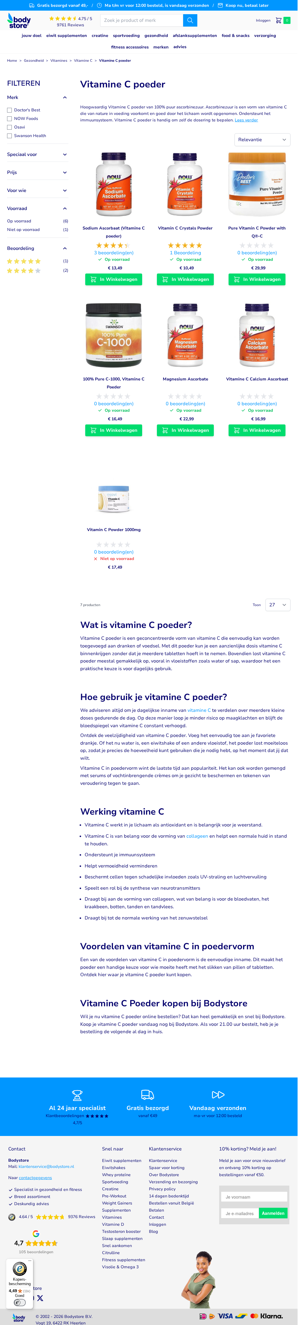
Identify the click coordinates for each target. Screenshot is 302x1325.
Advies (179, 47)
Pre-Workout (114, 1196)
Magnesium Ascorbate (185, 379)
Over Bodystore (164, 1175)
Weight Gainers (117, 1203)
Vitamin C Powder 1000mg (114, 530)
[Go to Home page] (19, 20)
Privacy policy (162, 1189)
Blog (153, 1231)
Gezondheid (34, 60)
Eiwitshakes (113, 1168)
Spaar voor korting (167, 1168)
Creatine (110, 1189)
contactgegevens (35, 1178)
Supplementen (116, 1210)
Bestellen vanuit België (171, 1203)
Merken (161, 47)
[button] (37, 83)
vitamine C (199, 710)
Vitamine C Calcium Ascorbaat (257, 379)
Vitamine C (83, 60)
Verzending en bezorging (173, 1182)
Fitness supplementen (123, 1260)
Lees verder (246, 120)
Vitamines (58, 60)
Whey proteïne (116, 1175)
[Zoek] (190, 20)
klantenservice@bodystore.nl (46, 1166)
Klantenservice (163, 1160)
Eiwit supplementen (121, 1160)
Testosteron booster (121, 1231)
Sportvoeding (115, 1182)
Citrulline (111, 1253)
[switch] (20, 1302)
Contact (156, 1217)
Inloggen (157, 1224)
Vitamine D (113, 1224)
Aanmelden (273, 1213)
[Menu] (29, 1262)
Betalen (156, 1210)
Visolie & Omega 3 (120, 1267)
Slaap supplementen (122, 1238)
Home (12, 60)
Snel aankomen (117, 1246)
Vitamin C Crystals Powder (185, 228)
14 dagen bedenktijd (169, 1196)
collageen (197, 836)
